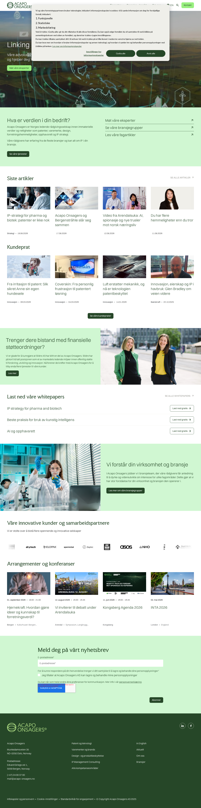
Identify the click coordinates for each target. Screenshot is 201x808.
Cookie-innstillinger (47, 799)
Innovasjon (12, 302)
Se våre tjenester (18, 153)
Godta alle (120, 53)
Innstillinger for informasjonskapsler (94, 53)
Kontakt (188, 5)
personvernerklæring (130, 681)
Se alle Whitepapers (177, 395)
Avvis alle (151, 53)
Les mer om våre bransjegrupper (125, 490)
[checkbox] (100, 675)
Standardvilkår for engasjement (77, 799)
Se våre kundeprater (100, 315)
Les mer (12, 373)
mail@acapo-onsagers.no (21, 778)
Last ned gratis (181, 408)
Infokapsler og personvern (20, 799)
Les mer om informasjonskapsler (67, 46)
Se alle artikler (180, 177)
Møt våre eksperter (19, 68)
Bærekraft (155, 302)
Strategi (10, 233)
